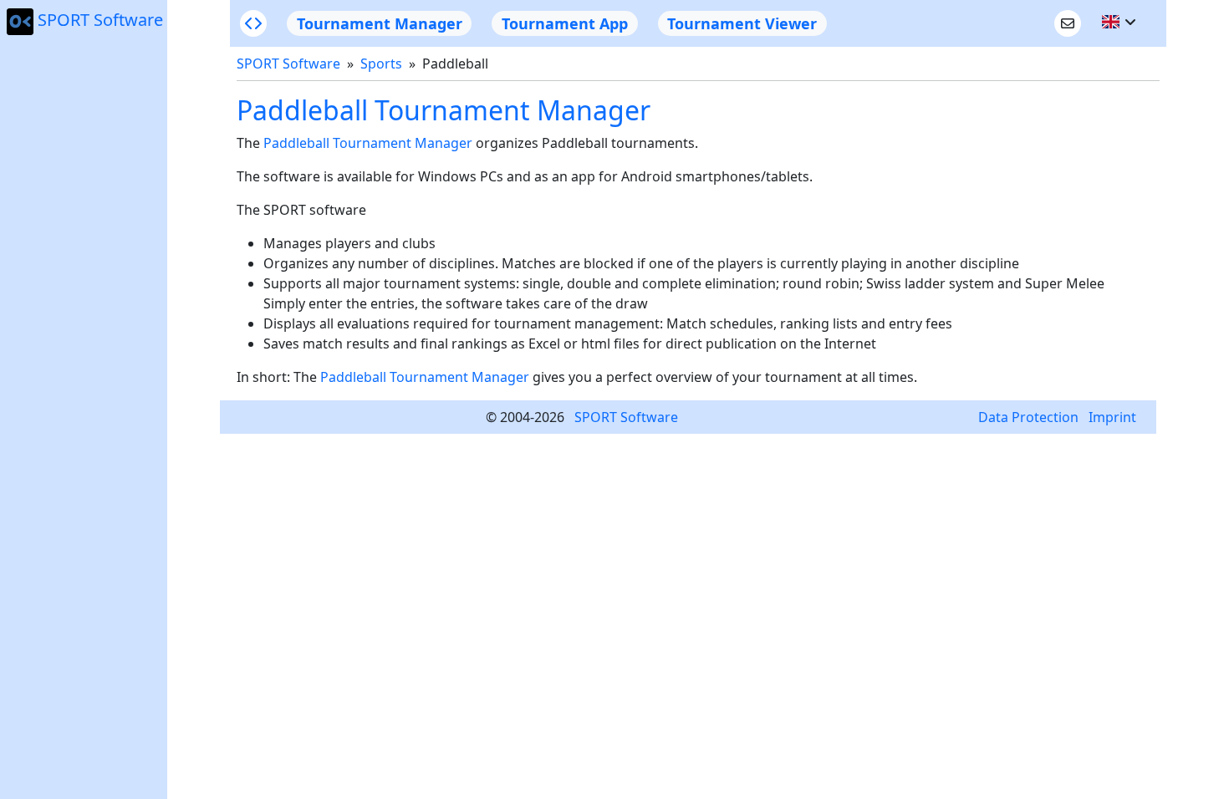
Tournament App (565, 23)
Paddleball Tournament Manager (367, 143)
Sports (381, 63)
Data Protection (1028, 417)
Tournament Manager (379, 23)
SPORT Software (100, 19)
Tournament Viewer (742, 23)
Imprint (1112, 417)
